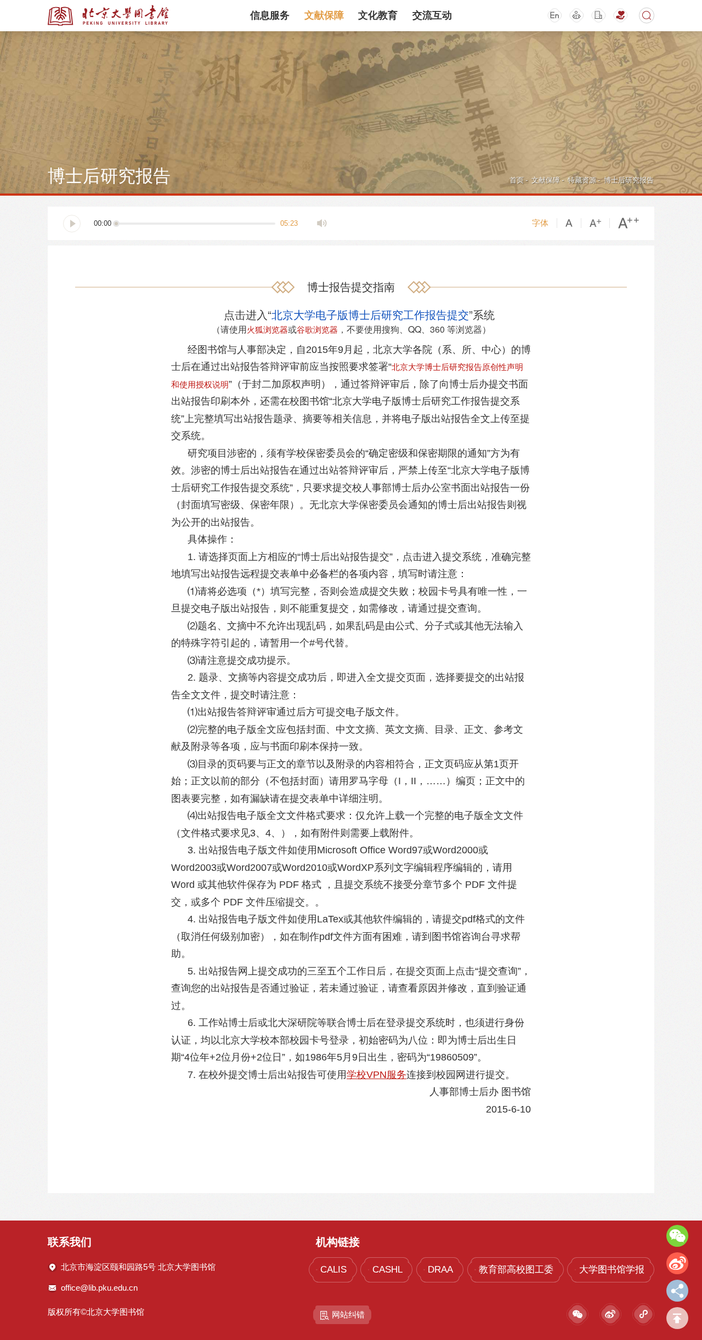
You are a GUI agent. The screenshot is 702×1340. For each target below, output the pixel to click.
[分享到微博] (677, 1263)
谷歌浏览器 (317, 329)
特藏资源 (582, 180)
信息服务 (270, 15)
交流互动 (432, 15)
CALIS (333, 1269)
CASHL (387, 1269)
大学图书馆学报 (611, 1269)
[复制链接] (677, 1291)
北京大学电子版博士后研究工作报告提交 (370, 314)
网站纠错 (348, 1314)
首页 (516, 180)
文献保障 (324, 15)
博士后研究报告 (629, 180)
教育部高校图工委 (516, 1269)
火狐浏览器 (267, 329)
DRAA (440, 1269)
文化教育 (378, 15)
